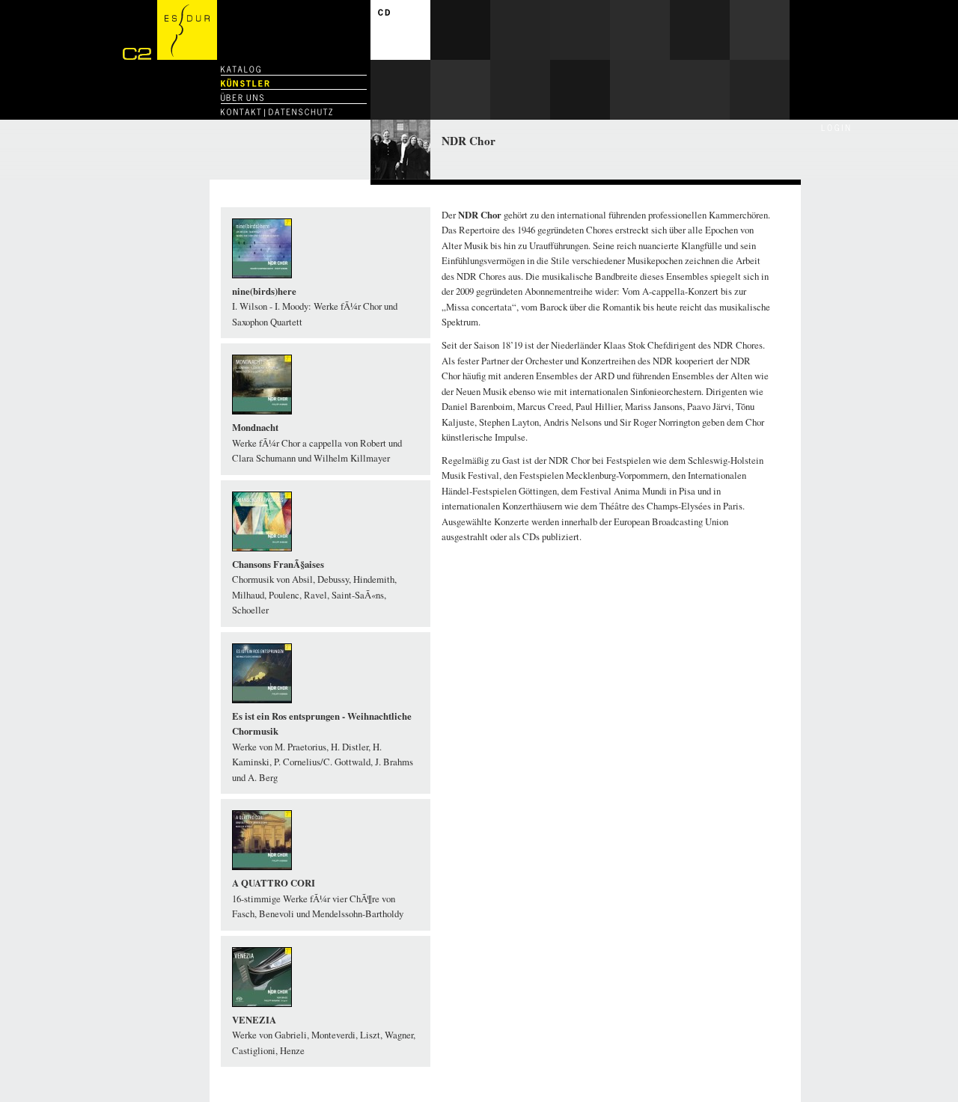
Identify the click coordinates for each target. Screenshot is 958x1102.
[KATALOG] (240, 69)
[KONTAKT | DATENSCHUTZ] (276, 112)
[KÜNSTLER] (245, 83)
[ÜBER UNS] (242, 97)
